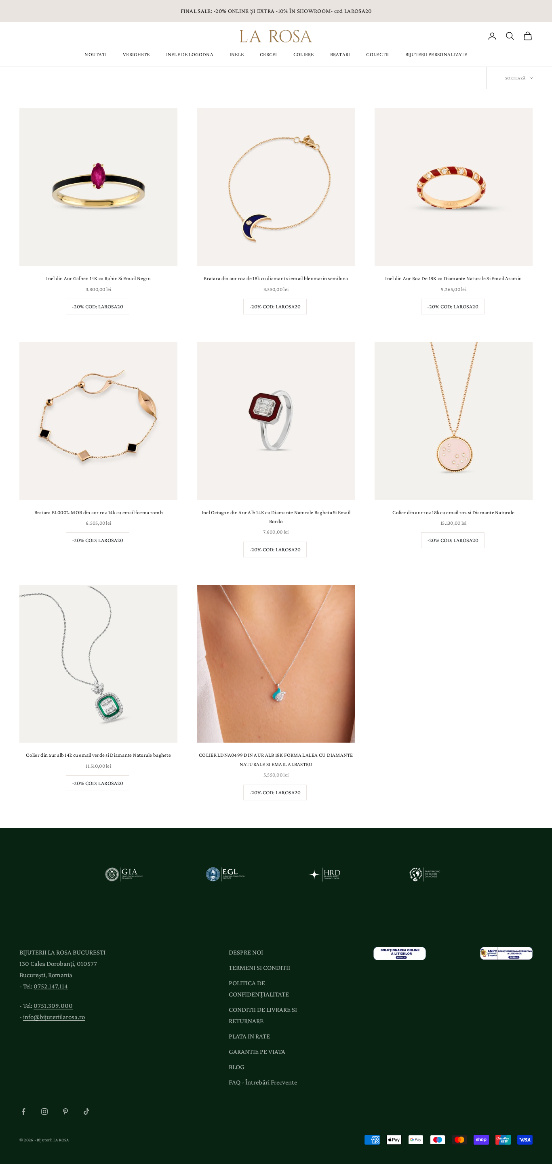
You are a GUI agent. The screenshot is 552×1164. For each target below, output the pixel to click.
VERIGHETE (136, 54)
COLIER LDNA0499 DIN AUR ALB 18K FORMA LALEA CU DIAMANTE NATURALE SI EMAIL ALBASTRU (276, 759)
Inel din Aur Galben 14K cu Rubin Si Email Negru (98, 278)
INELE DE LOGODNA (189, 54)
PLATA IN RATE (249, 1036)
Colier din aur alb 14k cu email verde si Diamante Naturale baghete (98, 755)
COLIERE (303, 54)
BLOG (236, 1067)
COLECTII (377, 54)
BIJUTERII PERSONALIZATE (436, 54)
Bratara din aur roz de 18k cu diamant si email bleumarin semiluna (276, 278)
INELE (237, 54)
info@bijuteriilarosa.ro (54, 1017)
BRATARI (340, 54)
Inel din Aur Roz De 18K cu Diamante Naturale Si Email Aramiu (453, 278)
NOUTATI (95, 54)
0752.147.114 (51, 986)
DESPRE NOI (246, 952)
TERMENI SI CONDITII (259, 967)
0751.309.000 (53, 1005)
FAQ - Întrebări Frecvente (263, 1082)
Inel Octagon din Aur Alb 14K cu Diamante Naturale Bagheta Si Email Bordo (276, 516)
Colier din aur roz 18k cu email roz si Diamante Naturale (453, 512)
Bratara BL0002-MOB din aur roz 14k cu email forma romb (98, 512)
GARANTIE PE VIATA (257, 1051)
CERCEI (268, 54)
